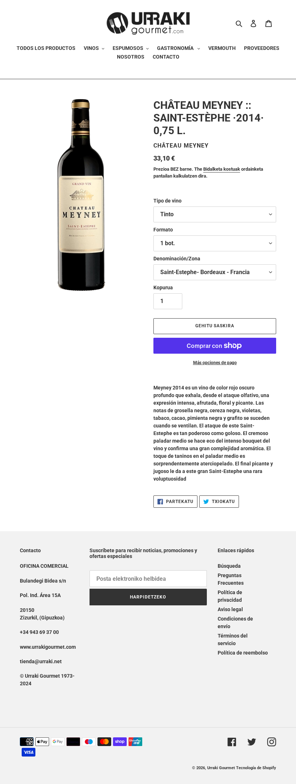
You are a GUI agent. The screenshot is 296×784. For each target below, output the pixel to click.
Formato (163, 230)
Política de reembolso (243, 653)
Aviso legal (230, 609)
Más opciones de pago (215, 362)
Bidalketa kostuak (221, 169)
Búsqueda (229, 566)
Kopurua (163, 287)
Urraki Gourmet (221, 768)
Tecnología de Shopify (256, 768)
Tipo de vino (167, 201)
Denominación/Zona (176, 258)
